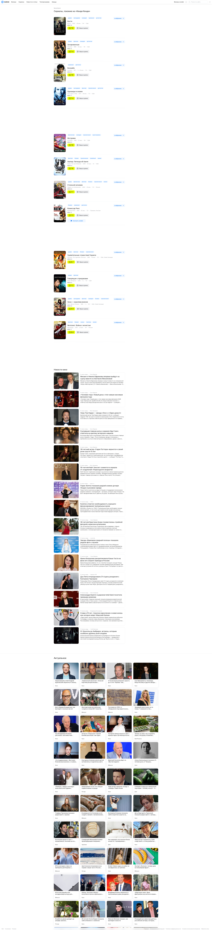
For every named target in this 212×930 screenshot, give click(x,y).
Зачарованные (73, 45)
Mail (3, 928)
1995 (88, 257)
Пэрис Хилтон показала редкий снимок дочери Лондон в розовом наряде (99, 487)
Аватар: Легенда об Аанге (77, 162)
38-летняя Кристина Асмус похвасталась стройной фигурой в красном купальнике (101, 523)
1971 (75, 70)
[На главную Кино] (6, 2)
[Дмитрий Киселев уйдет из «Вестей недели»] (119, 754)
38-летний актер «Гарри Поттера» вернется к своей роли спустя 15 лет (101, 450)
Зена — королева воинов (77, 302)
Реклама (14, 928)
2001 (76, 327)
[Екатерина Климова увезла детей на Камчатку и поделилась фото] (92, 754)
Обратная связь (205, 928)
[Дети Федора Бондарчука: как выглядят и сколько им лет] (66, 701)
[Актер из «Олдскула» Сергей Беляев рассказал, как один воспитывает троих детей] (92, 728)
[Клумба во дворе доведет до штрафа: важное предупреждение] (66, 913)
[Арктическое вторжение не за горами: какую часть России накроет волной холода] (92, 860)
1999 (75, 140)
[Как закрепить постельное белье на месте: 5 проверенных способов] (119, 833)
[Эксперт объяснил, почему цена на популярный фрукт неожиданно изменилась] (145, 860)
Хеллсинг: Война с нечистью (79, 325)
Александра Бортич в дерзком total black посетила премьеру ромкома (101, 596)
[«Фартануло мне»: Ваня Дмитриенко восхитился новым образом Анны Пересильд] (145, 886)
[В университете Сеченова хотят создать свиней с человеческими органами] (92, 807)
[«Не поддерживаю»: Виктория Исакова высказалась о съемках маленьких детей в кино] (66, 754)
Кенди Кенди (57, 8)
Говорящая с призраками (77, 279)
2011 (80, 93)
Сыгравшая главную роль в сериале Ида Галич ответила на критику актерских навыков (99, 432)
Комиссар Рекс (73, 208)
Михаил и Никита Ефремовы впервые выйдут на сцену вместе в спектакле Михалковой (99, 378)
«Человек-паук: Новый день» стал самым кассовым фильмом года (101, 396)
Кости (69, 21)
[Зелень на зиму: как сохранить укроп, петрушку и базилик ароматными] (145, 728)
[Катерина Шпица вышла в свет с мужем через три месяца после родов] (119, 728)
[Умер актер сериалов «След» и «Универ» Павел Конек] (119, 781)
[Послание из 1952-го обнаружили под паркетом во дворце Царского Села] (119, 701)
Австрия (98, 210)
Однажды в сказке (75, 91)
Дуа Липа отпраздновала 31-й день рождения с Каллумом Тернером (99, 578)
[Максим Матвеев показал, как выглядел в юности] (119, 913)
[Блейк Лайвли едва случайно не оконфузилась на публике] (119, 860)
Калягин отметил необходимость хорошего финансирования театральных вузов (98, 505)
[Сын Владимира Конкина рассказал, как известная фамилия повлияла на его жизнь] (66, 728)
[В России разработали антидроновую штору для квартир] (66, 886)
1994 (78, 210)
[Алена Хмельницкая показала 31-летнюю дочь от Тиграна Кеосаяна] (145, 754)
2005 (73, 23)
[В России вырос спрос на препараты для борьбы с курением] (66, 860)
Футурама (71, 138)
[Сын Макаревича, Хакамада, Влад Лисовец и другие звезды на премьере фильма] (145, 675)
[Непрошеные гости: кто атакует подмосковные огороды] (92, 781)
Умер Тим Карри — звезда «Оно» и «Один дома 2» (100, 413)
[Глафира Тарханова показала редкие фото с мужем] (66, 807)
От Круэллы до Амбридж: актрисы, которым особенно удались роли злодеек (98, 632)
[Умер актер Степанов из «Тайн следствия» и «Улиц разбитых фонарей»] (145, 833)
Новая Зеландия (108, 257)
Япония (98, 187)
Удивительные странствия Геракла (81, 255)
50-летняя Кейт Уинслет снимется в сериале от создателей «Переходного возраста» (98, 469)
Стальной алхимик (75, 185)
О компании (8, 928)
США (87, 23)
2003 (83, 187)
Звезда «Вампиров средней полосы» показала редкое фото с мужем (99, 541)
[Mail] (2, 2)
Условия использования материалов (191, 928)
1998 (75, 46)
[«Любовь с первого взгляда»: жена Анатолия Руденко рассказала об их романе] (66, 781)
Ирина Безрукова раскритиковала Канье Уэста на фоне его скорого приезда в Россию (100, 560)
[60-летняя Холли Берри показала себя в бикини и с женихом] (92, 913)
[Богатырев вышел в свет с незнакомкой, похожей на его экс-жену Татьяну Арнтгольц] (66, 833)
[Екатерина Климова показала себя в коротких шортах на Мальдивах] (119, 807)
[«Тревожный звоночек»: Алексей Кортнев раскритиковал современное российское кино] (92, 675)
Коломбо (71, 68)
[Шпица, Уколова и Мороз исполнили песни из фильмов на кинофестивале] (92, 886)
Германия (92, 210)
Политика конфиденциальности (173, 928)
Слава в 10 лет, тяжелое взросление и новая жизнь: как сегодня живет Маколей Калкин (101, 614)
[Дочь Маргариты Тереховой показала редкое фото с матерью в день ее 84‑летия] (145, 807)
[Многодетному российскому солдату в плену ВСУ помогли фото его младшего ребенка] (92, 701)
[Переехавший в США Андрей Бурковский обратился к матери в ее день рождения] (66, 675)
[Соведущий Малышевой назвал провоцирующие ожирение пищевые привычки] (92, 833)
